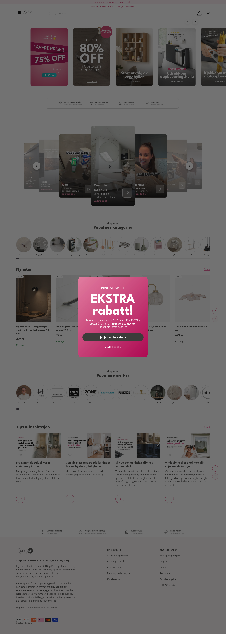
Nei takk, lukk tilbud (113, 347)
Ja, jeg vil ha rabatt (113, 337)
